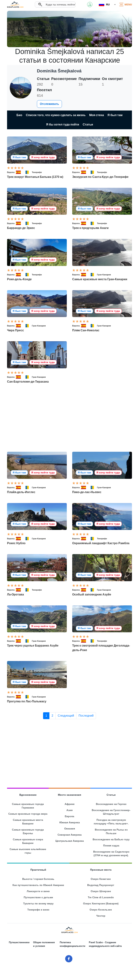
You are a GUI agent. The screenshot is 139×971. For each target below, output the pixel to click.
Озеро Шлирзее (101, 891)
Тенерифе (37, 172)
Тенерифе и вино (38, 909)
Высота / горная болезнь (38, 878)
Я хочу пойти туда (43, 157)
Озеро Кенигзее (101, 878)
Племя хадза (111, 845)
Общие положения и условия (44, 944)
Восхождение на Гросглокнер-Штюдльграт (111, 812)
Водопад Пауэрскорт (100, 885)
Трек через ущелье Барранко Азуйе (32, 645)
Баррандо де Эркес (21, 227)
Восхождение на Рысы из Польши (111, 831)
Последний (86, 715)
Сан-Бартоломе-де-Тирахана (28, 381)
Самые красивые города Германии (28, 806)
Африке (70, 804)
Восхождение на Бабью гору (111, 839)
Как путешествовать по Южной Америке (38, 885)
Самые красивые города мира (27, 813)
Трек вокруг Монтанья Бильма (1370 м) (35, 176)
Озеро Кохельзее (101, 909)
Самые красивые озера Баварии (28, 841)
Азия (69, 810)
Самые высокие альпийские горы (28, 851)
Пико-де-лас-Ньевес (86, 492)
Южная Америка (69, 822)
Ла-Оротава (15, 594)
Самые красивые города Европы (28, 831)
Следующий (66, 715)
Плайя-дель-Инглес (21, 492)
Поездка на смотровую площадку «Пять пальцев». (111, 821)
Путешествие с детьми (38, 897)
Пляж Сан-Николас (85, 330)
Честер (100, 915)
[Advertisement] (69, 418)
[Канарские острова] (28, 172)
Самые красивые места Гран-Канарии (99, 279)
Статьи (88, 124)
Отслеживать (49, 103)
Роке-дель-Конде (19, 279)
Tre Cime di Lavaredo (101, 897)
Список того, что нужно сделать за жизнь (56, 115)
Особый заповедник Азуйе (91, 594)
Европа (10, 172)
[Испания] (20, 172)
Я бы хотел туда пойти (62, 124)
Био (19, 115)
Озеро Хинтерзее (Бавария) (101, 903)
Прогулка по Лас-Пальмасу (26, 701)
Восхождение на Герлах (111, 804)
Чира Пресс (15, 330)
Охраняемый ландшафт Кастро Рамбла (100, 543)
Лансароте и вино (38, 891)
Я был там (115, 115)
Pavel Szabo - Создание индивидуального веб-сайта (105, 944)
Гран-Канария (104, 275)
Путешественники (19, 942)
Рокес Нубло (16, 543)
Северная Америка (70, 834)
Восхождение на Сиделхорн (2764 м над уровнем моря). (111, 853)
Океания (69, 828)
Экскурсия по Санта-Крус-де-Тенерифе (100, 176)
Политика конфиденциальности (72, 944)
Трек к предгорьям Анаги (90, 227)
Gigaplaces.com (15, 4)
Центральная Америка (69, 840)
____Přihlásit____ (89, 4)
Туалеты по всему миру (38, 903)
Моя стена (96, 115)
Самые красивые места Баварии (28, 821)
